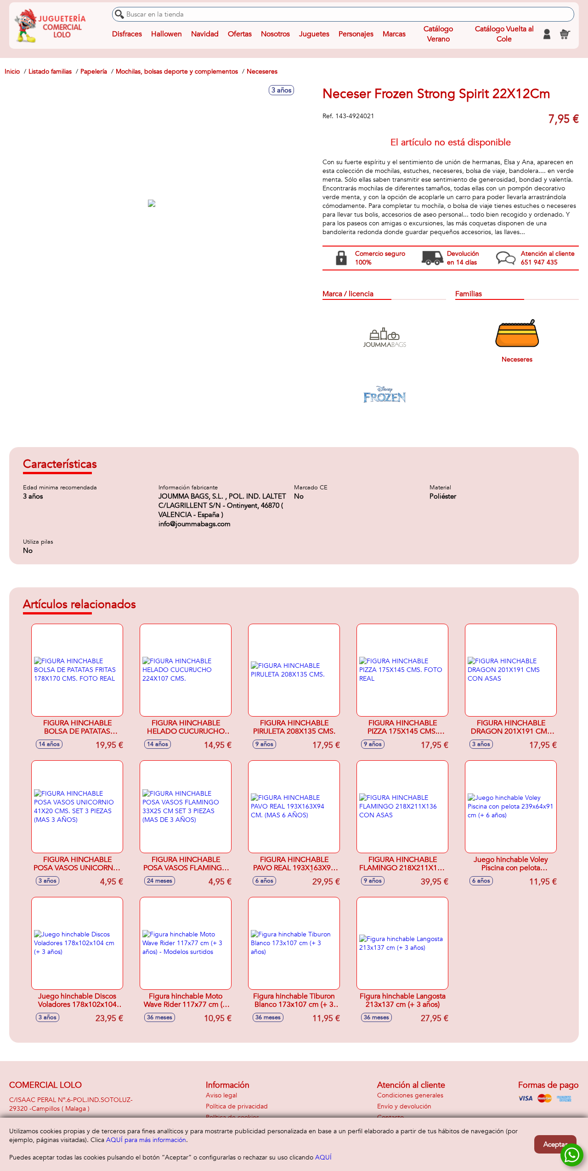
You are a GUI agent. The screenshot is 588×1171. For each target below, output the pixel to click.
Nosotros (275, 34)
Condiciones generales (410, 1095)
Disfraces (127, 34)
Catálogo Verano (438, 34)
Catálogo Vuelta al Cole (504, 34)
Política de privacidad (237, 1106)
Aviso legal (221, 1095)
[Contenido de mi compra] (565, 34)
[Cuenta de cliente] (546, 34)
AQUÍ (323, 1157)
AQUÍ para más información (146, 1140)
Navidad (205, 34)
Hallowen (166, 34)
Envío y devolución (404, 1106)
